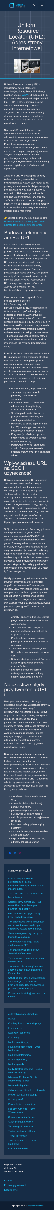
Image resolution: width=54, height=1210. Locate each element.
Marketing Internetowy (19, 1055)
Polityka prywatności (15, 1185)
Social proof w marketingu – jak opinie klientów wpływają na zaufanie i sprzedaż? (24, 905)
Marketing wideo (16, 1064)
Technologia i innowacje (20, 1126)
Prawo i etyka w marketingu (22, 1094)
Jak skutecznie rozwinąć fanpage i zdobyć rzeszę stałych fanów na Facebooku (26, 970)
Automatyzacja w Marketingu (23, 1014)
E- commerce (15, 1028)
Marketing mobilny (17, 1059)
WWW (25, 95)
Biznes (11, 1018)
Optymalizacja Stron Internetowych (26, 1090)
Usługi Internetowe (18, 1148)
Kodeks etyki (11, 1190)
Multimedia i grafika (18, 1085)
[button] (34, 5)
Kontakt (8, 1180)
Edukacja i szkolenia (19, 1032)
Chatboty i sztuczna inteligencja (24, 1023)
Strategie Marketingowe (20, 1121)
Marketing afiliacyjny (19, 1042)
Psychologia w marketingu (21, 1104)
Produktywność (16, 1099)
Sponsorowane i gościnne (21, 1117)
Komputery (14, 1037)
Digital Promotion (35, 1205)
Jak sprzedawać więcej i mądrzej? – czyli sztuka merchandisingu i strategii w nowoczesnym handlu (26, 925)
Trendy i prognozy (17, 1136)
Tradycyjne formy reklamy (21, 1131)
